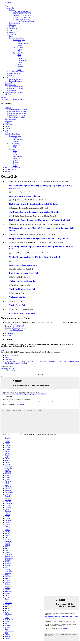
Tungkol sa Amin (10, 85)
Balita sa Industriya (15, 81)
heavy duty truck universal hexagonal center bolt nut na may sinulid (38, 238)
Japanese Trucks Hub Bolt (22, 15)
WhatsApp (11, 370)
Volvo (19, 51)
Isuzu (19, 57)
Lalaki (20, 58)
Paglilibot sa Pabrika (16, 88)
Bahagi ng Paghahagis (16, 38)
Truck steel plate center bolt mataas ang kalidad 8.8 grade (34, 212)
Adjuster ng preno (15, 73)
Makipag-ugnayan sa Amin (14, 92)
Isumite (3, 350)
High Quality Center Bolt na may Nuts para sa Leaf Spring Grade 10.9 (39, 220)
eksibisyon (12, 90)
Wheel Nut (12, 25)
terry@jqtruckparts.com (17, 328)
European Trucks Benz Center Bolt (24, 313)
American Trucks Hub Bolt (22, 12)
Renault (20, 66)
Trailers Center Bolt (17, 297)
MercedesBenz (22, 60)
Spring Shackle (18, 47)
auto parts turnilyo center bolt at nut (24, 196)
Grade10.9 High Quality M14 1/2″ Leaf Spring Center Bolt (34, 257)
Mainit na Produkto (11, 355)
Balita (7, 77)
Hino (19, 42)
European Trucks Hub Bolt (22, 13)
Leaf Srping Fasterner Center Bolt (23, 273)
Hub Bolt (12, 10)
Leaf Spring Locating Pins (46, 361)
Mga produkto (9, 8)
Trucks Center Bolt (17, 305)
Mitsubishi (21, 49)
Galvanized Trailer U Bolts (65, 361)
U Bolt (11, 27)
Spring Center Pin (31, 361)
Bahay (7, 6)
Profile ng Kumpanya (16, 86)
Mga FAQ (8, 83)
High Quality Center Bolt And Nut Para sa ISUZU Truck (33, 204)
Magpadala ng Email (7, 368)
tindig (11, 30)
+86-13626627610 (18, 326)
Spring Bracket (18, 53)
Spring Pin (12, 34)
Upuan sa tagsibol (19, 40)
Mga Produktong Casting (26, 21)
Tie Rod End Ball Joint (16, 72)
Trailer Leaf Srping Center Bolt (22, 281)
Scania (20, 45)
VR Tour (8, 94)
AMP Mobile (9, 359)
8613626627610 (17, 330)
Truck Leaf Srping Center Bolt (22, 289)
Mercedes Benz (23, 43)
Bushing (12, 32)
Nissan (20, 64)
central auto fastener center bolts (23, 265)
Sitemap (7, 357)
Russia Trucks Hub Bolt (21, 19)
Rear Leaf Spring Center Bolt (14, 361)
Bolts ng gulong (14, 23)
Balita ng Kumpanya (16, 79)
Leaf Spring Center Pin (18, 363)
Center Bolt (13, 28)
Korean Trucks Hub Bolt (21, 17)
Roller (11, 36)
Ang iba (11, 75)
